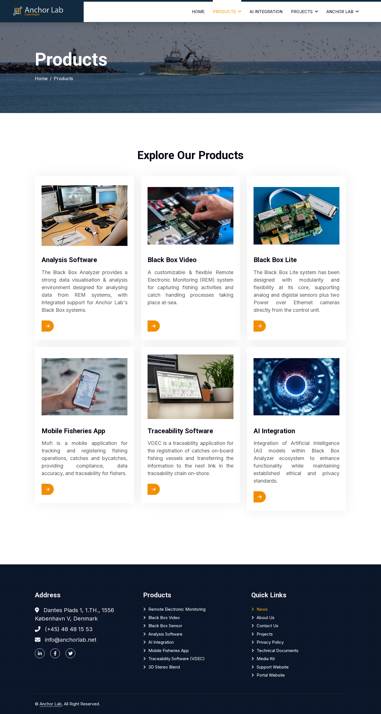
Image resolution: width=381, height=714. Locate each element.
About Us (265, 617)
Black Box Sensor (165, 625)
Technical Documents (277, 650)
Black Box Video (164, 617)
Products (224, 11)
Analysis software (165, 634)
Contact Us (267, 625)
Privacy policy (270, 642)
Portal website (271, 675)
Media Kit (266, 658)
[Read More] (61, 326)
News (262, 609)
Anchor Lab (339, 11)
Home (198, 11)
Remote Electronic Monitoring (177, 609)
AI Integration (266, 11)
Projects (302, 11)
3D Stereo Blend (164, 667)
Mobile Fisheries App (168, 650)
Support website (273, 667)
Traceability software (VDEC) (176, 658)
